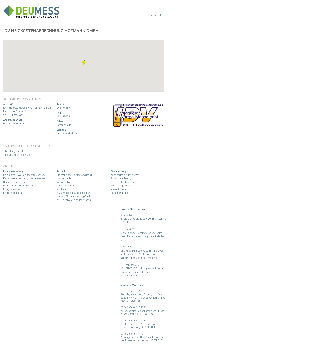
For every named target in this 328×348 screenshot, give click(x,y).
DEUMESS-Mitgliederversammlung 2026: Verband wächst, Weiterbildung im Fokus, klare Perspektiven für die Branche (143, 254)
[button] (83, 62)
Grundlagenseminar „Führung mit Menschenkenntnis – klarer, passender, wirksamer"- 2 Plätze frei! (143, 297)
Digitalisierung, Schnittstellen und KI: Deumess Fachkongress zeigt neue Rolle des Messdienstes (142, 236)
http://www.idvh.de (67, 133)
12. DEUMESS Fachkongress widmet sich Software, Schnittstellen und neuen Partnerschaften (143, 272)
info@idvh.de (64, 125)
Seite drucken (157, 15)
